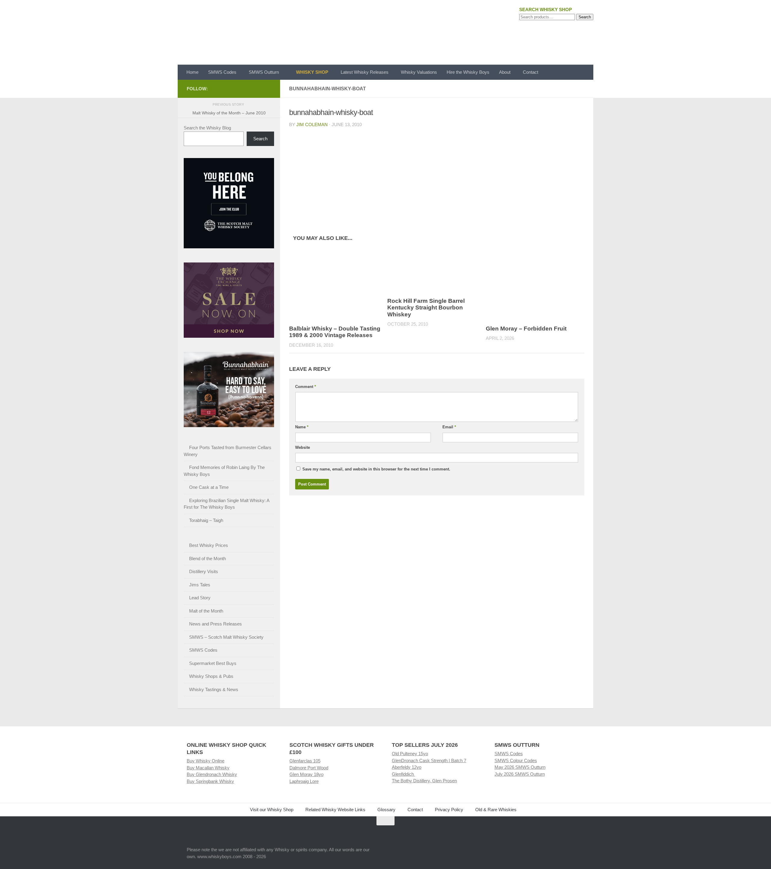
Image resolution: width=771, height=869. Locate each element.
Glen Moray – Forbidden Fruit (526, 328)
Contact (530, 72)
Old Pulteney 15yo (410, 753)
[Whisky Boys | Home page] (385, 32)
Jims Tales (199, 584)
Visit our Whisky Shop (271, 809)
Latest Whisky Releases (365, 72)
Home (192, 72)
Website (302, 447)
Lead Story (200, 597)
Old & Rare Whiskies (496, 809)
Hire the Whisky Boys (468, 72)
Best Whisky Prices (208, 545)
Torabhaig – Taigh (206, 520)
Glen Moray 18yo (306, 774)
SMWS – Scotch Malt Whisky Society (226, 637)
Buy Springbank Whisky (210, 781)
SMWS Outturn (264, 72)
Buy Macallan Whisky (208, 767)
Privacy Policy (449, 809)
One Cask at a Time (209, 487)
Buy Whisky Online (205, 760)
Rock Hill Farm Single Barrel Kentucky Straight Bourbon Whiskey (426, 308)
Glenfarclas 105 (304, 760)
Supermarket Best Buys (212, 663)
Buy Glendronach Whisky (212, 774)
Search (585, 17)
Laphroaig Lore (304, 781)
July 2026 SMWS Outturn (520, 774)
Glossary (386, 809)
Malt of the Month (206, 610)
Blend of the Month (207, 558)
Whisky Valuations (419, 72)
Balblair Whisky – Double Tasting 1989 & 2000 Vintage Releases (334, 332)
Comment (305, 386)
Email (449, 427)
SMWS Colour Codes (516, 760)
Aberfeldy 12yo (406, 767)
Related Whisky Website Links (335, 809)
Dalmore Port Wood (308, 767)
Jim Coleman (312, 124)
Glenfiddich (403, 774)
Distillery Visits (203, 571)
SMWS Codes (222, 72)
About (504, 72)
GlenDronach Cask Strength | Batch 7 (429, 760)
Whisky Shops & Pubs (211, 676)
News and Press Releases (215, 623)
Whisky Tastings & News (213, 689)
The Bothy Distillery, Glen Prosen (424, 780)
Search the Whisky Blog (207, 127)
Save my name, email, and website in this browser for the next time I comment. (376, 469)
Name (301, 427)
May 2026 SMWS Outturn (520, 767)
